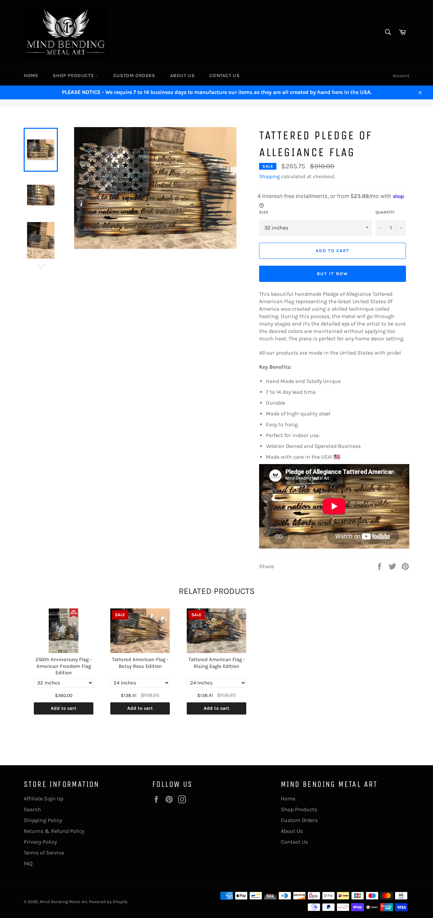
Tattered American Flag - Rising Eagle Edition (216, 662)
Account (401, 75)
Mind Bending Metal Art (63, 901)
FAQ (28, 863)
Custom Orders (134, 75)
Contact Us (224, 75)
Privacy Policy (40, 842)
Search (32, 809)
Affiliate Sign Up (43, 798)
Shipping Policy (43, 820)
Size (263, 212)
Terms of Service (44, 852)
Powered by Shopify (108, 901)
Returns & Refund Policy (54, 831)
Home (31, 75)
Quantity (384, 212)
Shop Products (74, 75)
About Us (182, 75)
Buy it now (332, 273)
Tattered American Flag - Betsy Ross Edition (140, 662)
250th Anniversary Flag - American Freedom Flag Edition (64, 666)
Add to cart (63, 708)
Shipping (269, 176)
